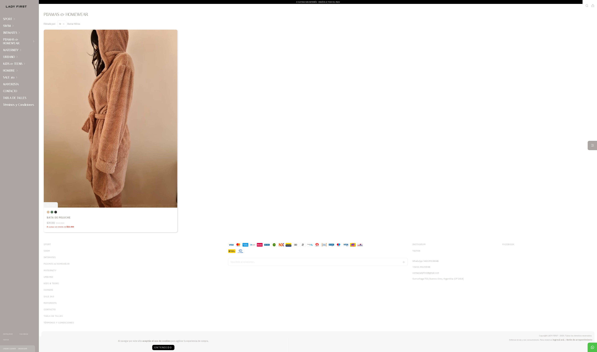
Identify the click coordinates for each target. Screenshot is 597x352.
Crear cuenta (9, 349)
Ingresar (22, 349)
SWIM (7, 26)
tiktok (6, 340)
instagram (8, 334)
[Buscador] (587, 5)
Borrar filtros (73, 24)
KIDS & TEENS (12, 64)
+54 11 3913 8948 (421, 267)
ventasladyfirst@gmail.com (425, 272)
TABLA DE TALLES (14, 98)
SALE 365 (8, 77)
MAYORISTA (11, 84)
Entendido (163, 347)
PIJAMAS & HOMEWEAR (11, 41)
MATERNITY (11, 50)
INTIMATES (10, 32)
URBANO (9, 57)
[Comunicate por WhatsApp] (592, 347)
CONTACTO (10, 91)
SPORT (7, 19)
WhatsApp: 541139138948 (425, 261)
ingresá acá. (559, 340)
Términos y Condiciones (18, 105)
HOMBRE (9, 70)
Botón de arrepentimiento (579, 340)
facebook (23, 334)
